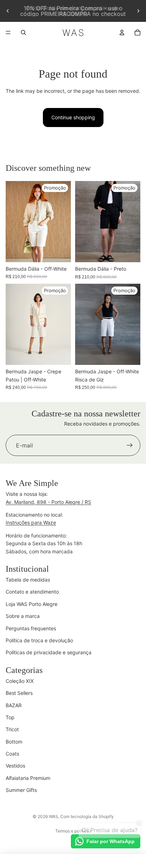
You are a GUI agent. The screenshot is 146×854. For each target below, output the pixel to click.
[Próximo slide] (138, 11)
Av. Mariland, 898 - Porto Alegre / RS (48, 502)
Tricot (12, 729)
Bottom (14, 742)
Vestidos (15, 766)
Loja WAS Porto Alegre (31, 604)
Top (10, 717)
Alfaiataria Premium (28, 778)
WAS (53, 816)
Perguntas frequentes (31, 628)
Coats (12, 754)
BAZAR (14, 705)
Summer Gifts (21, 790)
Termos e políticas (73, 831)
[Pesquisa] (23, 32)
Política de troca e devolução (39, 640)
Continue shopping (73, 117)
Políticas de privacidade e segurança (48, 652)
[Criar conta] (129, 445)
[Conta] (122, 32)
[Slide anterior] (8, 11)
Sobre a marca (23, 616)
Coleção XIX (20, 681)
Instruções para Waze (31, 522)
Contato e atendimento (32, 592)
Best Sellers (19, 693)
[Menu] (8, 32)
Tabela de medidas (28, 580)
